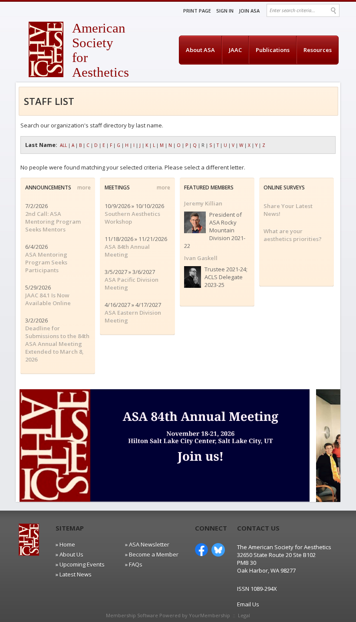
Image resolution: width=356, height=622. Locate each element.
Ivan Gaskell (201, 258)
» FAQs (133, 564)
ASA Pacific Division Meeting (131, 283)
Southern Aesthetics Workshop (132, 217)
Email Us (248, 604)
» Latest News (74, 574)
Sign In (225, 10)
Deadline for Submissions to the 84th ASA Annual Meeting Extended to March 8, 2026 (57, 343)
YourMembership (209, 615)
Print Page (197, 10)
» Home (65, 544)
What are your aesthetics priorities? (293, 235)
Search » (334, 10)
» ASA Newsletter (147, 544)
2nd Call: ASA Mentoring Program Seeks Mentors (53, 221)
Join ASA (249, 10)
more (84, 187)
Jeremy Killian (203, 203)
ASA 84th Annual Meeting (127, 250)
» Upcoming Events (80, 564)
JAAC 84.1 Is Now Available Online (48, 299)
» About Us (69, 554)
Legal (244, 615)
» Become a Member (151, 554)
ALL (63, 145)
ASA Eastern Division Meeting (133, 316)
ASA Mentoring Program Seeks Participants (46, 262)
